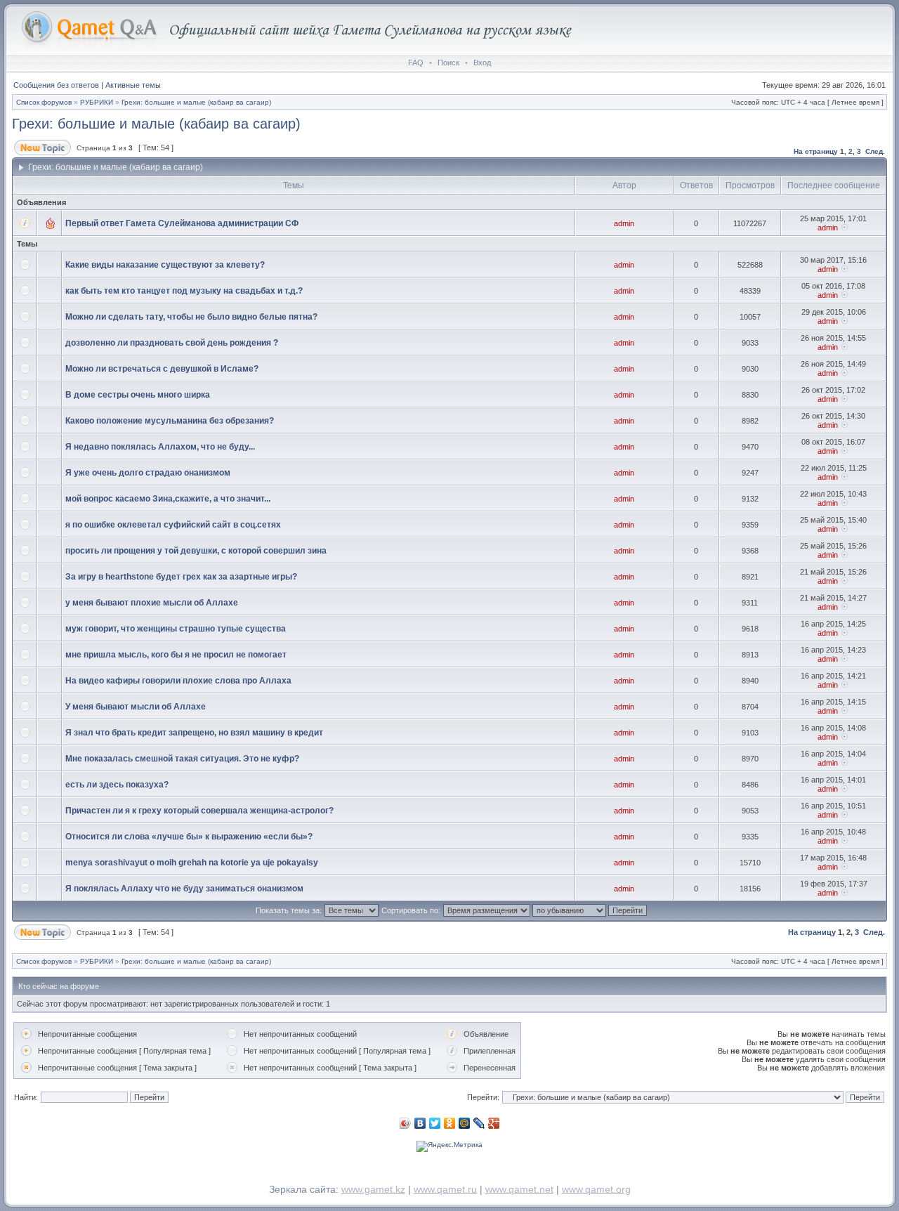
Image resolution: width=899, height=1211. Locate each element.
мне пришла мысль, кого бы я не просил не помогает (176, 655)
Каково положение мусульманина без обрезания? (169, 421)
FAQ (416, 62)
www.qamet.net (519, 1189)
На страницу (816, 151)
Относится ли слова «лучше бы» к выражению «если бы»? (189, 837)
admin (624, 223)
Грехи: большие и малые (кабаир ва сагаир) (196, 102)
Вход (482, 62)
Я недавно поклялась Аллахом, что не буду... (160, 447)
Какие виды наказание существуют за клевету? (165, 265)
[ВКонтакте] (420, 1123)
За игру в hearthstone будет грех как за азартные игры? (181, 577)
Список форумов (44, 102)
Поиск (448, 62)
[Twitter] (435, 1123)
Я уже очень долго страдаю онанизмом (147, 473)
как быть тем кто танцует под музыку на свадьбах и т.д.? (184, 291)
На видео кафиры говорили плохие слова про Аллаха (178, 681)
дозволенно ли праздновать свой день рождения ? (171, 343)
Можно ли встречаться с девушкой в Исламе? (161, 369)
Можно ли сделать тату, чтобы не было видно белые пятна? (191, 317)
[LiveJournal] (479, 1123)
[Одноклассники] (449, 1123)
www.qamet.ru (445, 1189)
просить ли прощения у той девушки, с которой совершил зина (196, 551)
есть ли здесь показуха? (117, 785)
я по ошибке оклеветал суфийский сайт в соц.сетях (173, 525)
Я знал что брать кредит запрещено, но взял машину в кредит (194, 733)
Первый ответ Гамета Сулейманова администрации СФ (181, 223)
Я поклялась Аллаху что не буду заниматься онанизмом (184, 888)
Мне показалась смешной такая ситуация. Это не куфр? (182, 759)
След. (875, 151)
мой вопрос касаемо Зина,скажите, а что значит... (167, 499)
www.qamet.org (596, 1189)
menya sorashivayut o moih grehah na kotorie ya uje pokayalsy (191, 863)
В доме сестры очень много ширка (137, 395)
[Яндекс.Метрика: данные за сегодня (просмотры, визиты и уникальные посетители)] (449, 1146)
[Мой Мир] (464, 1123)
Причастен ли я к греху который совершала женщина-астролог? (199, 811)
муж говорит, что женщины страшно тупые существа (175, 629)
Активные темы (133, 85)
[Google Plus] (494, 1123)
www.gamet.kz (373, 1189)
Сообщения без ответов (56, 85)
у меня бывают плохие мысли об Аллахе (151, 603)
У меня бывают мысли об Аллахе (135, 707)
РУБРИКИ (96, 102)
